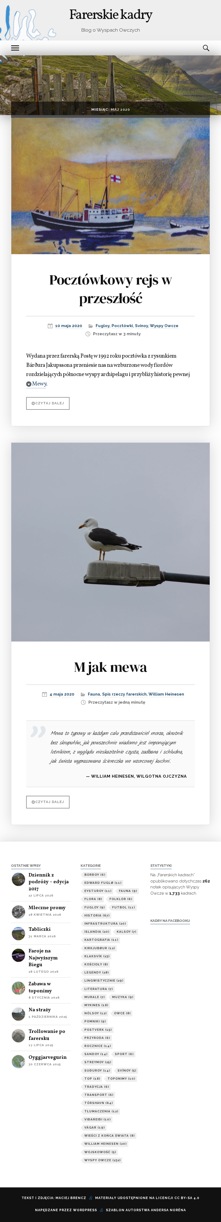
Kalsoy (126, 932)
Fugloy (102, 325)
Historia (97, 915)
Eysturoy (98, 891)
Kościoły (96, 964)
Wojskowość (100, 1152)
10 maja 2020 (68, 325)
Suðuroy (97, 1070)
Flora (93, 899)
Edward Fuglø (103, 883)
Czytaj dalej (49, 403)
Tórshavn (98, 1103)
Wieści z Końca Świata (109, 1135)
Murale (94, 997)
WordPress (85, 1210)
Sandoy (96, 1054)
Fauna (94, 694)
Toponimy (121, 1078)
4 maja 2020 (62, 694)
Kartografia (101, 940)
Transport (98, 1095)
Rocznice (97, 1046)
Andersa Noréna (168, 1210)
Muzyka (122, 997)
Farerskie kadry (110, 15)
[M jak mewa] (110, 542)
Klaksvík (97, 956)
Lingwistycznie (103, 980)
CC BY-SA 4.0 (186, 1198)
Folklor (120, 899)
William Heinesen (166, 694)
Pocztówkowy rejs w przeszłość (110, 289)
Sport (124, 1054)
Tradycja (96, 1087)
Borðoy (94, 875)
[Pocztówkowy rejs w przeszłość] (110, 186)
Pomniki (95, 1021)
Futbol (123, 907)
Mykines (96, 1005)
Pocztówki (122, 325)
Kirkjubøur (99, 948)
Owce (122, 1013)
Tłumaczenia (101, 1111)
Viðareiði (97, 1119)
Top (92, 1078)
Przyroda (97, 1038)
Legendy (96, 972)
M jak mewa (110, 667)
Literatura (98, 989)
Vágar (94, 1127)
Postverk (98, 1030)
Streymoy (97, 1062)
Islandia (96, 932)
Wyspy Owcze (164, 325)
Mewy (39, 384)
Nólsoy (95, 1013)
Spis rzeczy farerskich (124, 694)
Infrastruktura (105, 923)
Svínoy (141, 325)
